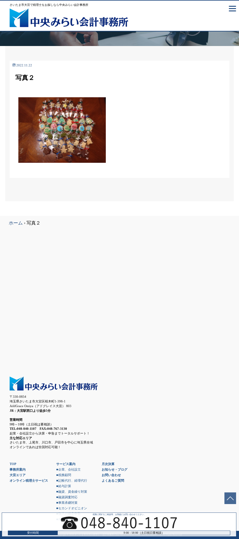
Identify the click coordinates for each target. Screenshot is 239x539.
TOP (13, 464)
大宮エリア (18, 475)
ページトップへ (230, 498)
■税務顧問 (63, 475)
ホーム (16, 222)
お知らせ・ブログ (114, 469)
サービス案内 (65, 464)
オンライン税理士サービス (29, 480)
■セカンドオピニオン (71, 508)
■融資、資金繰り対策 (71, 491)
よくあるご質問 (113, 480)
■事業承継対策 (67, 502)
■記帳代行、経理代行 (71, 480)
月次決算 (108, 464)
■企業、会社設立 (68, 469)
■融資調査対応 (67, 497)
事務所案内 (18, 469)
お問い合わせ (111, 475)
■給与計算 (63, 486)
